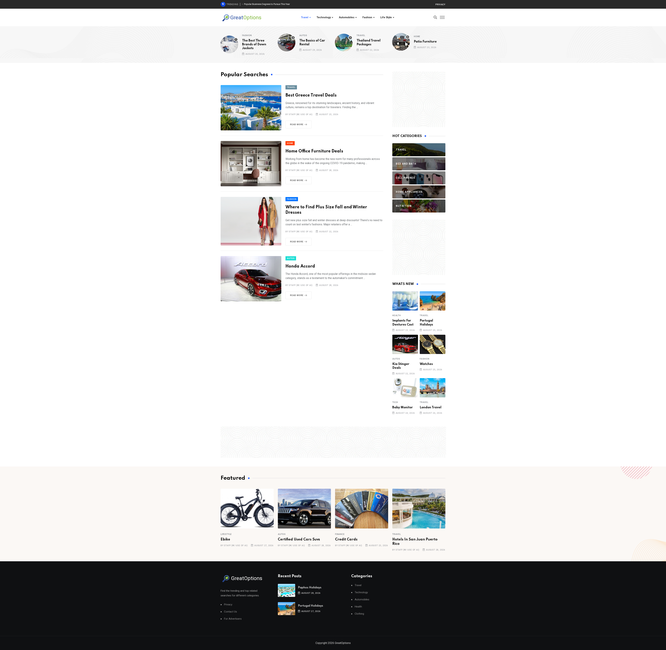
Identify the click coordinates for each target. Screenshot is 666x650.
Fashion (367, 17)
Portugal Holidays (310, 605)
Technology (324, 17)
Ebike (225, 539)
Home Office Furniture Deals (314, 151)
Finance (340, 534)
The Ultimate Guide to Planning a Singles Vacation (269, 4)
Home (417, 36)
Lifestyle (226, 534)
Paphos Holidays (309, 587)
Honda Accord (300, 266)
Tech (395, 402)
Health (396, 315)
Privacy (440, 4)
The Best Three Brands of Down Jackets (254, 44)
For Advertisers (233, 619)
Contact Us (230, 611)
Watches (426, 364)
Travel (304, 17)
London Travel (430, 407)
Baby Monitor (402, 407)
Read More (296, 124)
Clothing (359, 613)
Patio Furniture (425, 41)
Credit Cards (346, 539)
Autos (303, 35)
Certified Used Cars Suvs (299, 539)
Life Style (386, 17)
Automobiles (346, 17)
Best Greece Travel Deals (311, 95)
